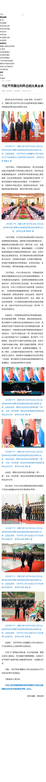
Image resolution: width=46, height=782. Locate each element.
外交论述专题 (5, 29)
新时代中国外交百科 (7, 64)
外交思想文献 (5, 37)
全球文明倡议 (5, 58)
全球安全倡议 (5, 55)
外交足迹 (3, 34)
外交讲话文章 (5, 26)
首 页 (2, 20)
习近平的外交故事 (6, 61)
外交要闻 (3, 23)
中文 (1, 75)
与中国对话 (4, 69)
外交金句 (3, 32)
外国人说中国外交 (6, 66)
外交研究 (3, 40)
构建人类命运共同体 (7, 46)
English (2, 78)
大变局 (2, 49)
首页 (3, 80)
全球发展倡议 (5, 52)
